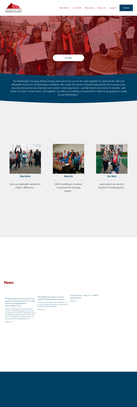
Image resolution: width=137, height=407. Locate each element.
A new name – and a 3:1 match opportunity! (84, 296)
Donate (126, 8)
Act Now (68, 58)
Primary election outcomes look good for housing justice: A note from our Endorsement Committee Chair (20, 302)
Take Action (25, 176)
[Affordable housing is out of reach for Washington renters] (53, 292)
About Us (68, 176)
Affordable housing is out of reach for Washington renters (51, 298)
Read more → (9, 322)
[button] (97, 289)
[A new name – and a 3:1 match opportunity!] (85, 292)
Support (112, 8)
